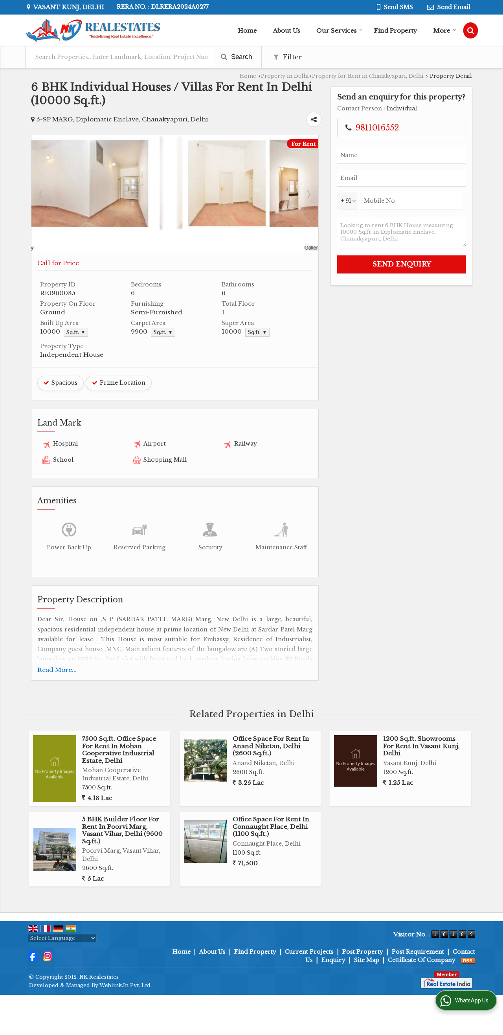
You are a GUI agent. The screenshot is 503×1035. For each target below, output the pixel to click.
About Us (286, 30)
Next (308, 194)
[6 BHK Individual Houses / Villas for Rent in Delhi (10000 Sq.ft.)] (175, 251)
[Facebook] (32, 955)
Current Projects (309, 951)
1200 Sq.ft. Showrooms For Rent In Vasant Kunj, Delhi (421, 746)
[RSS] (468, 959)
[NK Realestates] (92, 30)
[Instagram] (47, 955)
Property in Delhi (285, 76)
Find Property (395, 30)
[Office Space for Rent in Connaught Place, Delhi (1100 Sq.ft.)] (205, 841)
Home (247, 30)
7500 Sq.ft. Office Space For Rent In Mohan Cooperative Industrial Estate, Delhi (119, 749)
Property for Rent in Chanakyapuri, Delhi (368, 76)
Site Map (366, 959)
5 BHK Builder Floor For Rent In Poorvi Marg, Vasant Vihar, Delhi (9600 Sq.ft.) (122, 829)
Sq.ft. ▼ (76, 332)
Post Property (362, 951)
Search (240, 57)
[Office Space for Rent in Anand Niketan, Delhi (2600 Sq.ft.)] (205, 761)
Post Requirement (418, 951)
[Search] (470, 30)
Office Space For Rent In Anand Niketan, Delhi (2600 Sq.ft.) (271, 746)
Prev (41, 194)
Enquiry (333, 959)
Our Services (336, 30)
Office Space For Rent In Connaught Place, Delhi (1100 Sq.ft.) (271, 826)
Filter (291, 57)
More (441, 30)
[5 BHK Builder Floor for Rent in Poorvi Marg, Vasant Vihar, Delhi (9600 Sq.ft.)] (54, 849)
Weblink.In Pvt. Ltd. (125, 985)
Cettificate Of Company (421, 959)
